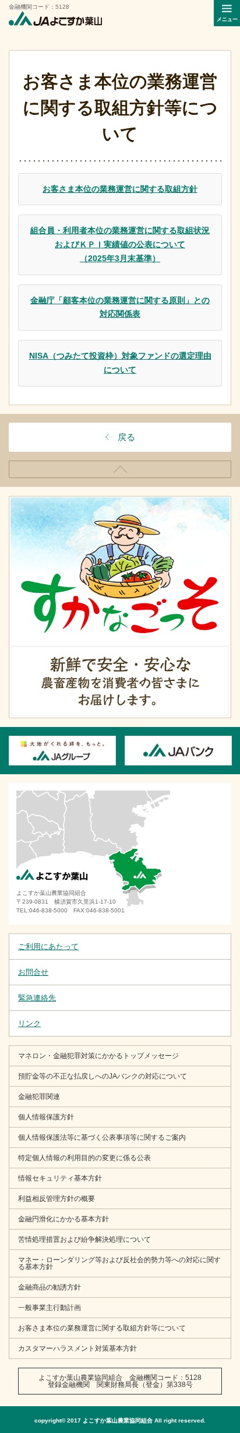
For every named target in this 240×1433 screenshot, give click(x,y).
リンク (29, 1023)
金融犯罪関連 (39, 1097)
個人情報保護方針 (46, 1117)
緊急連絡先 (37, 997)
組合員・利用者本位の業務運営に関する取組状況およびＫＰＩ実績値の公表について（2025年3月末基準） (120, 244)
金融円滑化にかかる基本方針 (63, 1219)
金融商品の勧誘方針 (49, 1287)
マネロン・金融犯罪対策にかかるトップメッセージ (98, 1056)
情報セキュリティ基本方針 (60, 1178)
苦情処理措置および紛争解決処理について (84, 1239)
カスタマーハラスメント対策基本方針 (77, 1348)
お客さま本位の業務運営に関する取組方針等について (102, 1328)
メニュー (227, 19)
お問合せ (33, 972)
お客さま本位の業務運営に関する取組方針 (120, 189)
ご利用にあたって (48, 946)
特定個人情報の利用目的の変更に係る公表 (84, 1158)
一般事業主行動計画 (49, 1308)
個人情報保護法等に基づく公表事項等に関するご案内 (102, 1137)
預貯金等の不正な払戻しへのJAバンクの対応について (102, 1076)
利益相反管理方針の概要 (56, 1199)
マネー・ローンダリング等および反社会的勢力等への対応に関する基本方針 (119, 1263)
